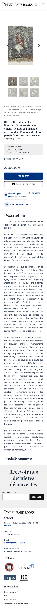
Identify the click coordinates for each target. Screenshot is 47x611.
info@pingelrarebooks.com (14, 543)
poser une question (25, 184)
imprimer (36, 193)
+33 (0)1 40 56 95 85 (12, 534)
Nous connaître (10, 592)
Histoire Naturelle (25, 106)
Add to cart (23, 176)
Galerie (13, 106)
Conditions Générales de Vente (16, 603)
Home (6, 106)
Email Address (9, 493)
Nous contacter (10, 599)
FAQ (6, 596)
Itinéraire (7, 525)
